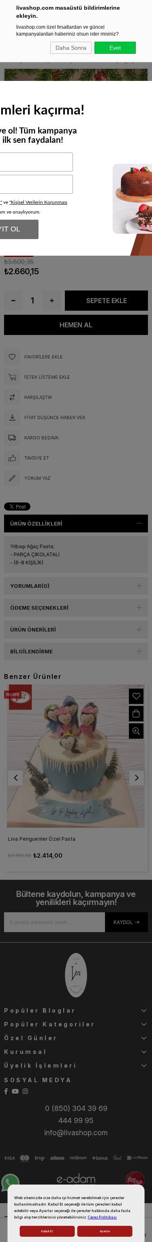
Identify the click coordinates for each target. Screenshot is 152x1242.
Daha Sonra (71, 48)
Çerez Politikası (102, 1217)
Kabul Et (47, 1231)
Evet (115, 48)
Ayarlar (105, 1231)
